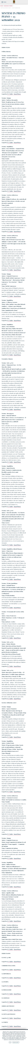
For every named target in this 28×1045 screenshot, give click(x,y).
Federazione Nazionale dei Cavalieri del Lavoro (14, 2)
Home (1, 5)
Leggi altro (16, 1042)
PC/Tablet (10, 961)
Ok (10, 1042)
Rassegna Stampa (8, 5)
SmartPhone (17, 961)
